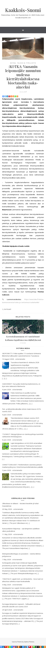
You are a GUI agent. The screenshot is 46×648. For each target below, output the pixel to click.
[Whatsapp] (15, 96)
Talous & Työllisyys (26, 63)
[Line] (34, 647)
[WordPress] (25, 647)
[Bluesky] (23, 647)
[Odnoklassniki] (19, 647)
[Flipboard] (29, 647)
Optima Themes (29, 642)
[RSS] (40, 647)
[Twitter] (5, 96)
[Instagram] (14, 647)
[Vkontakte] (12, 647)
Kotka (13, 63)
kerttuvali (7, 309)
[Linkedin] (7, 96)
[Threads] (38, 647)
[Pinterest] (9, 96)
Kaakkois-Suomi (23, 10)
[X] (21, 647)
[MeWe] (43, 647)
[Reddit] (11, 96)
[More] (17, 96)
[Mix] (13, 96)
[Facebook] (3, 96)
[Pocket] (32, 647)
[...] (6, 378)
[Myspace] (36, 647)
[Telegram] (27, 647)
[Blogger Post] (16, 647)
